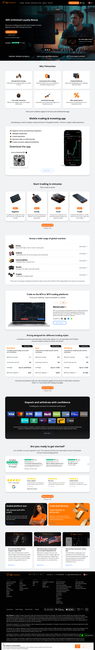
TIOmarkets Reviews (61, 591)
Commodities (23, 585)
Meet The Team (60, 583)
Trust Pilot (58, 593)
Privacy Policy (9, 609)
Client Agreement (79, 582)
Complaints (59, 598)
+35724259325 (60, 574)
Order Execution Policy (80, 583)
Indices (21, 583)
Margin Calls (45, 587)
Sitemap (37, 609)
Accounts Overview (11, 582)
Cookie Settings (19, 609)
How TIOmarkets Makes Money (63, 587)
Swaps (44, 585)
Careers (58, 599)
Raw (7, 587)
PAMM (8, 593)
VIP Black (8, 588)
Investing (27, 3)
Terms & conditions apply (12, 37)
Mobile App (35, 582)
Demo (7, 595)
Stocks (21, 587)
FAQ (57, 596)
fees (37, 383)
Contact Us (59, 601)
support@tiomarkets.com (74, 574)
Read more (11, 565)
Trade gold (53, 523)
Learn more (46, 170)
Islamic (8, 591)
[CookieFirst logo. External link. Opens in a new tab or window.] (3, 644)
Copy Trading (9, 590)
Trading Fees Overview (48, 582)
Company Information (80, 588)
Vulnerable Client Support (62, 590)
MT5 (63, 302)
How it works (10, 523)
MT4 (56, 302)
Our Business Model (61, 585)
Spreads (44, 583)
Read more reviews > (32, 488)
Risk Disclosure (79, 587)
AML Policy (78, 585)
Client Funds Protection (62, 588)
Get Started (59, 595)
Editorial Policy (29, 609)
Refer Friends (59, 603)
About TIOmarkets (60, 582)
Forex (21, 582)
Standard (8, 585)
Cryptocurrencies (24, 588)
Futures (21, 590)
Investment (9, 596)
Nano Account (9, 583)
